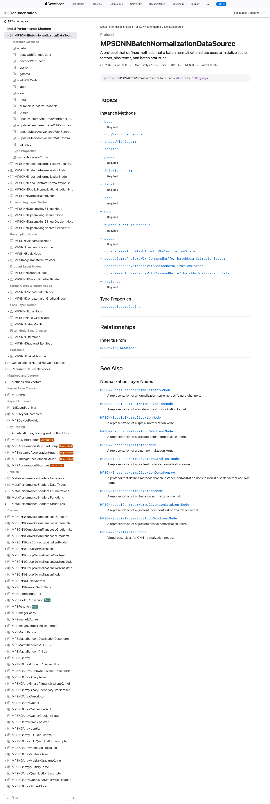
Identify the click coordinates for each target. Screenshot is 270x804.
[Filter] (37, 797)
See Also (111, 368)
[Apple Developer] (55, 4)
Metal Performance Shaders (116, 26)
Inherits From (113, 340)
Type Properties (115, 299)
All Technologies (18, 21)
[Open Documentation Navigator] (5, 13)
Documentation (23, 13)
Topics (108, 100)
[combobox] (37, 798)
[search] (35, 797)
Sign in (221, 4)
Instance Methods (118, 113)
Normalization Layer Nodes (126, 381)
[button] (208, 4)
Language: (240, 12)
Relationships (118, 327)
